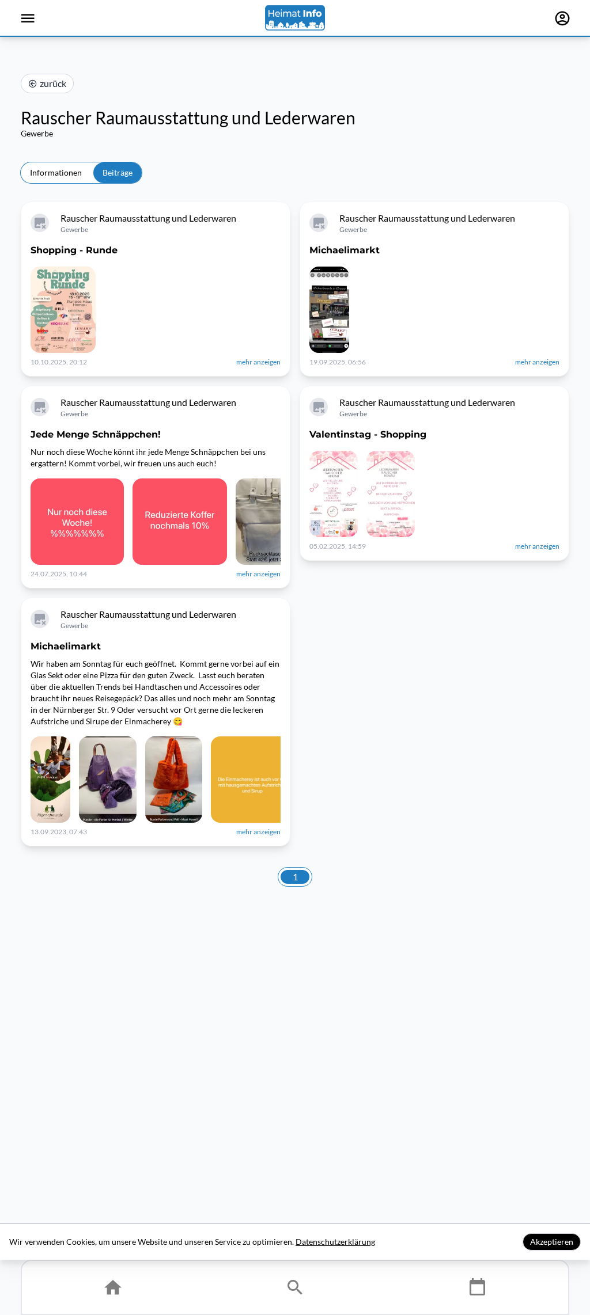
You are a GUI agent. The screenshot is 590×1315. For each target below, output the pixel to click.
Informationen (56, 172)
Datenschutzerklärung (335, 1241)
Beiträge (118, 172)
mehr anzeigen (258, 362)
